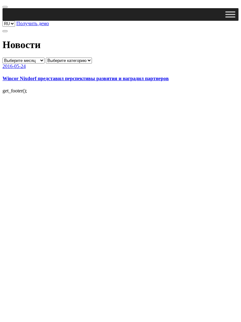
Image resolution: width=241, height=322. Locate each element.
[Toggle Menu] (230, 14)
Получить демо (32, 23)
